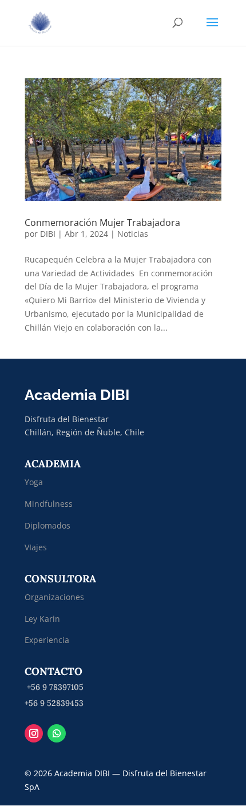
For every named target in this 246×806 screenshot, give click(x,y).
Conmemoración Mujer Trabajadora (102, 222)
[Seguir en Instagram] (34, 733)
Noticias (132, 233)
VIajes (36, 547)
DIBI (47, 233)
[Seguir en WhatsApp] (56, 733)
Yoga (34, 482)
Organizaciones (54, 596)
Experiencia (47, 639)
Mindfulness (49, 503)
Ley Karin (42, 618)
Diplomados (49, 525)
